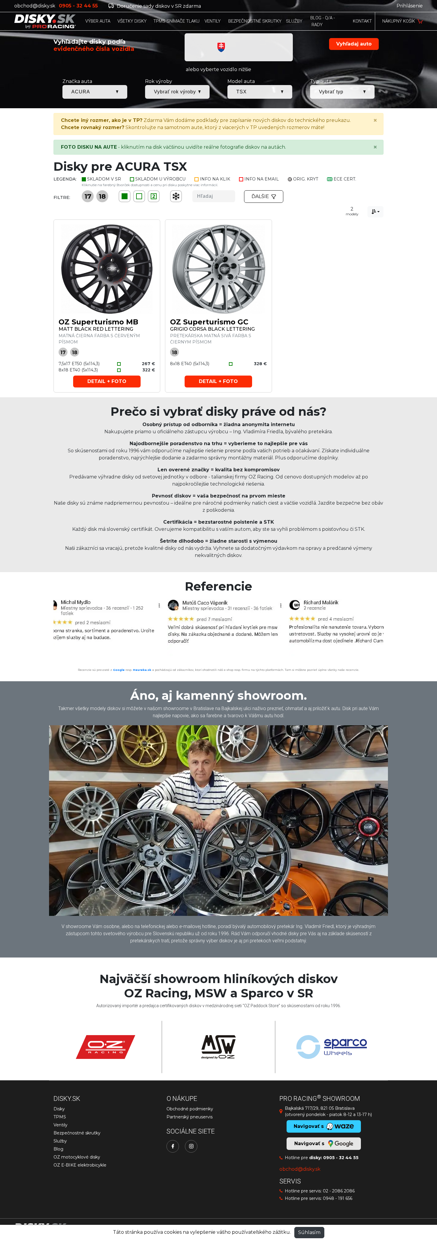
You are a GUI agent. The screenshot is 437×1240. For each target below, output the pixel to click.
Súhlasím (309, 1232)
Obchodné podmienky (189, 1109)
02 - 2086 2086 (339, 1191)
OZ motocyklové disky (77, 1157)
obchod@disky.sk (34, 6)
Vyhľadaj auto (354, 44)
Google (119, 669)
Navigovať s (310, 1143)
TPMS (60, 1117)
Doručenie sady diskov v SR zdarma (158, 6)
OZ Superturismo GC (209, 322)
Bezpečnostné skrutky (77, 1133)
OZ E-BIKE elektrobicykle (80, 1165)
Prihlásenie (410, 6)
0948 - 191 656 (337, 1198)
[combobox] (375, 211)
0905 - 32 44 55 (341, 1157)
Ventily (60, 1125)
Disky (59, 1109)
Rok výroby (158, 81)
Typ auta (320, 81)
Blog (58, 1149)
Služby (60, 1141)
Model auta (241, 81)
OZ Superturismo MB (98, 322)
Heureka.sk (142, 669)
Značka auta (77, 81)
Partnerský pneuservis (189, 1117)
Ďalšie (260, 196)
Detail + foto (106, 381)
